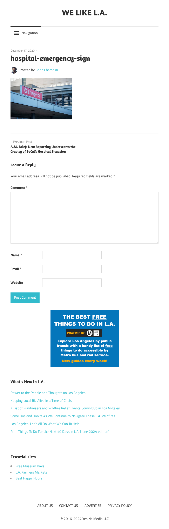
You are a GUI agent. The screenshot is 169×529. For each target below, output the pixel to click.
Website (17, 282)
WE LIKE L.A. (84, 12)
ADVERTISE (92, 505)
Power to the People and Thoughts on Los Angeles (48, 392)
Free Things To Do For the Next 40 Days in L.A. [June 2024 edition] (60, 431)
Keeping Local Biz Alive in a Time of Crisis (41, 400)
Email (16, 268)
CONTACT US (68, 505)
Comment (19, 187)
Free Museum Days (29, 466)
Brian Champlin (46, 70)
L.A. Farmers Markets (31, 472)
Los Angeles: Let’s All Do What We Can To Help (45, 423)
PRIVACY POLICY (120, 505)
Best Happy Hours (28, 478)
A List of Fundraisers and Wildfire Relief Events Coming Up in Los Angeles (65, 408)
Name (16, 255)
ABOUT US (45, 505)
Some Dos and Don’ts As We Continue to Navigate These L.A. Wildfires (63, 416)
